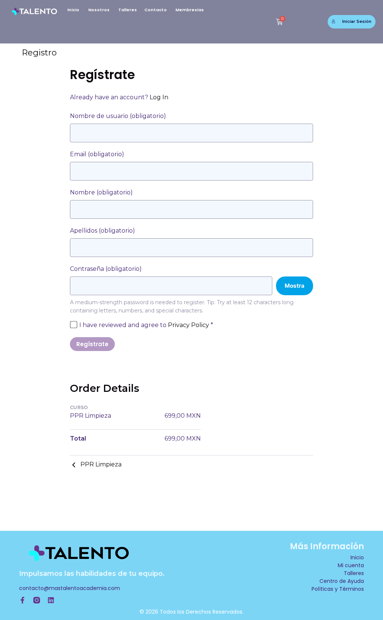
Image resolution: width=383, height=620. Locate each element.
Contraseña (106, 268)
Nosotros (99, 10)
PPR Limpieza (101, 464)
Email (97, 154)
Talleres (127, 10)
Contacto (155, 10)
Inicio (73, 10)
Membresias (189, 10)
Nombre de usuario (118, 116)
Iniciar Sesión (356, 21)
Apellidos (102, 230)
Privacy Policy (188, 325)
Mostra (294, 285)
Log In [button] (159, 97)
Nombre (101, 192)
